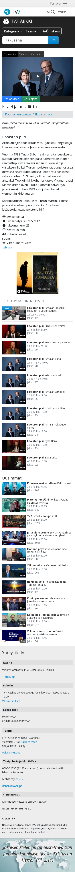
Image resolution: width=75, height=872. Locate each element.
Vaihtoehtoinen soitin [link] (30, 54)
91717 (19, 779)
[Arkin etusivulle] (17, 21)
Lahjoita (32, 99)
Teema (31, 31)
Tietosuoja (8, 676)
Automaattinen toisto (25, 301)
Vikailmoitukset (11, 701)
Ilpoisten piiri (44, 114)
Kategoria (12, 31)
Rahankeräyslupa (12, 786)
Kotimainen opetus (18, 114)
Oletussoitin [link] (10, 54)
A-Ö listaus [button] (51, 31)
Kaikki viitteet (29, 742)
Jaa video (13, 99)
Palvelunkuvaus (11, 752)
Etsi (53, 40)
